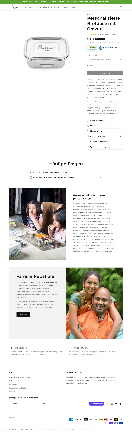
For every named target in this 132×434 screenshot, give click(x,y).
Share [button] (91, 66)
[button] (44, 7)
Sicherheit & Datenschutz (18, 381)
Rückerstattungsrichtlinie (18, 388)
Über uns (23, 314)
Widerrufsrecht (38, 429)
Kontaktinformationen (85, 429)
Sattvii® (17, 429)
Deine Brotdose (92, 55)
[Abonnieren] (44, 403)
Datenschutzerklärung (51, 429)
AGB (60, 429)
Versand (98, 42)
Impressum (13, 384)
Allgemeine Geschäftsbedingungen (21, 377)
